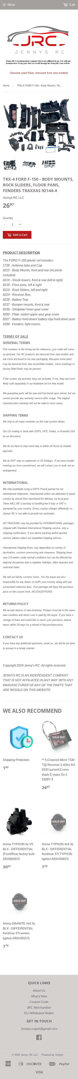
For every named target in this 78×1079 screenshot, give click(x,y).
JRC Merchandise (39, 1007)
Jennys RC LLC (29, 1054)
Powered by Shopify (52, 1054)
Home (6, 85)
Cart (72, 4)
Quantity (8, 217)
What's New (39, 996)
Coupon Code (39, 1001)
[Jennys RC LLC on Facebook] (39, 1038)
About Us (39, 990)
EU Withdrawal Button (39, 1013)
